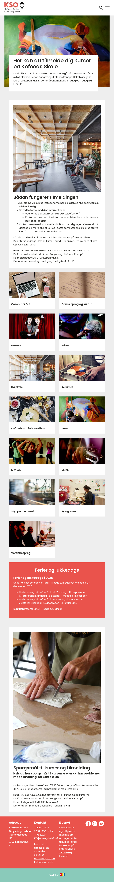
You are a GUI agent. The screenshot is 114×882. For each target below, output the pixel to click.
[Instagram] (94, 823)
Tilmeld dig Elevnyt (65, 854)
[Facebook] (88, 823)
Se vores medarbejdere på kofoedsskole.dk (44, 858)
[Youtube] (101, 823)
